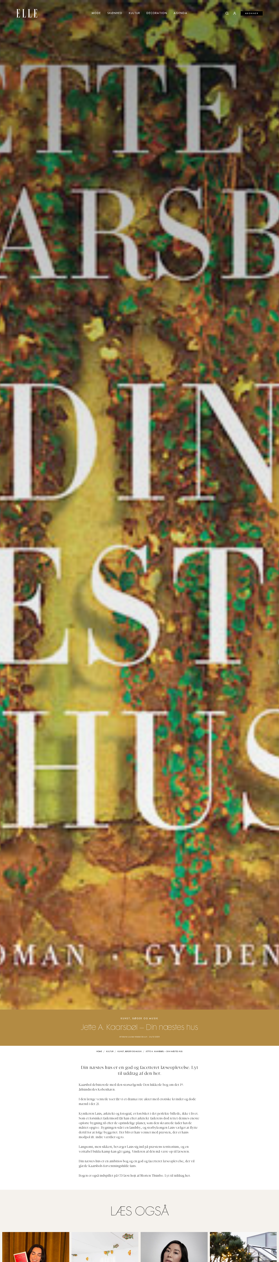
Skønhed (114, 13)
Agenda (180, 13)
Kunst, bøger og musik (139, 1019)
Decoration (157, 13)
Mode (96, 13)
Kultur (134, 13)
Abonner (252, 13)
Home (99, 1051)
